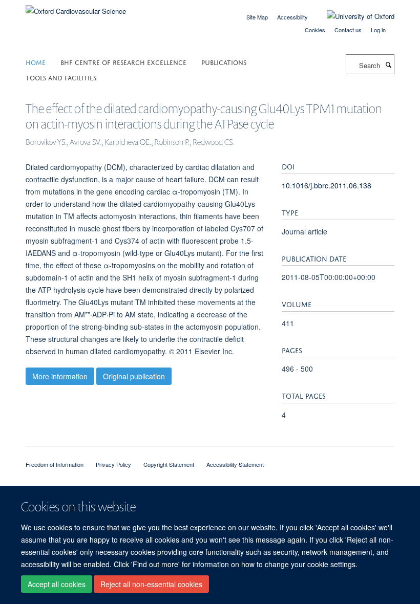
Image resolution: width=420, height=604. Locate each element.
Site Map (257, 17)
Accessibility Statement (235, 464)
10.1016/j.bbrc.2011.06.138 (326, 185)
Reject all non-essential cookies (151, 584)
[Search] (388, 64)
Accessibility (292, 17)
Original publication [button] (134, 376)
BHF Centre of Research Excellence (123, 62)
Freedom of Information (54, 464)
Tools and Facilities (61, 77)
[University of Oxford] (352, 16)
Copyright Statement (168, 464)
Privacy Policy (113, 464)
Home (36, 62)
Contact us (348, 30)
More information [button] (60, 376)
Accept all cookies (57, 584)
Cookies (315, 30)
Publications (223, 62)
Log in (378, 30)
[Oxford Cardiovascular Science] (76, 7)
